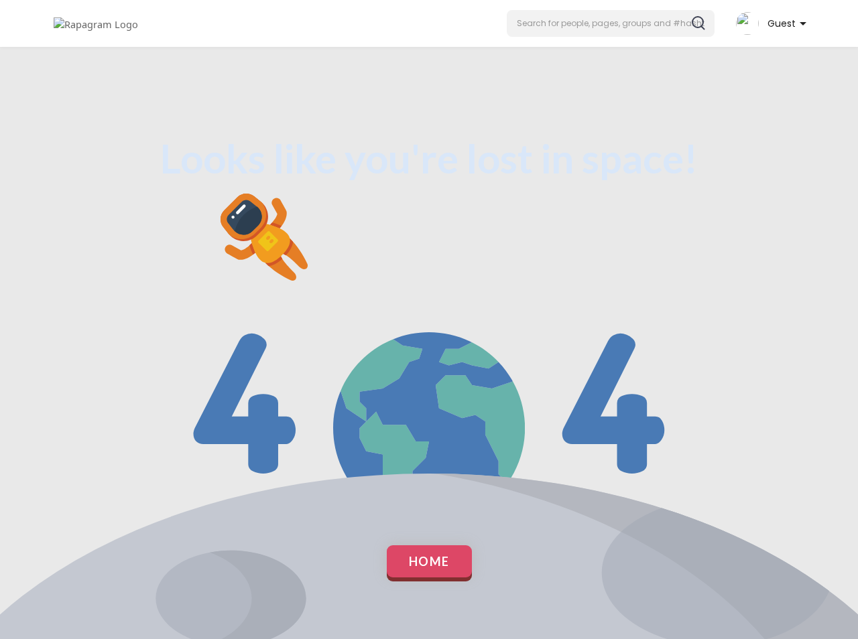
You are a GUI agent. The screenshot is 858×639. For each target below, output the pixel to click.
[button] (611, 23)
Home (429, 561)
